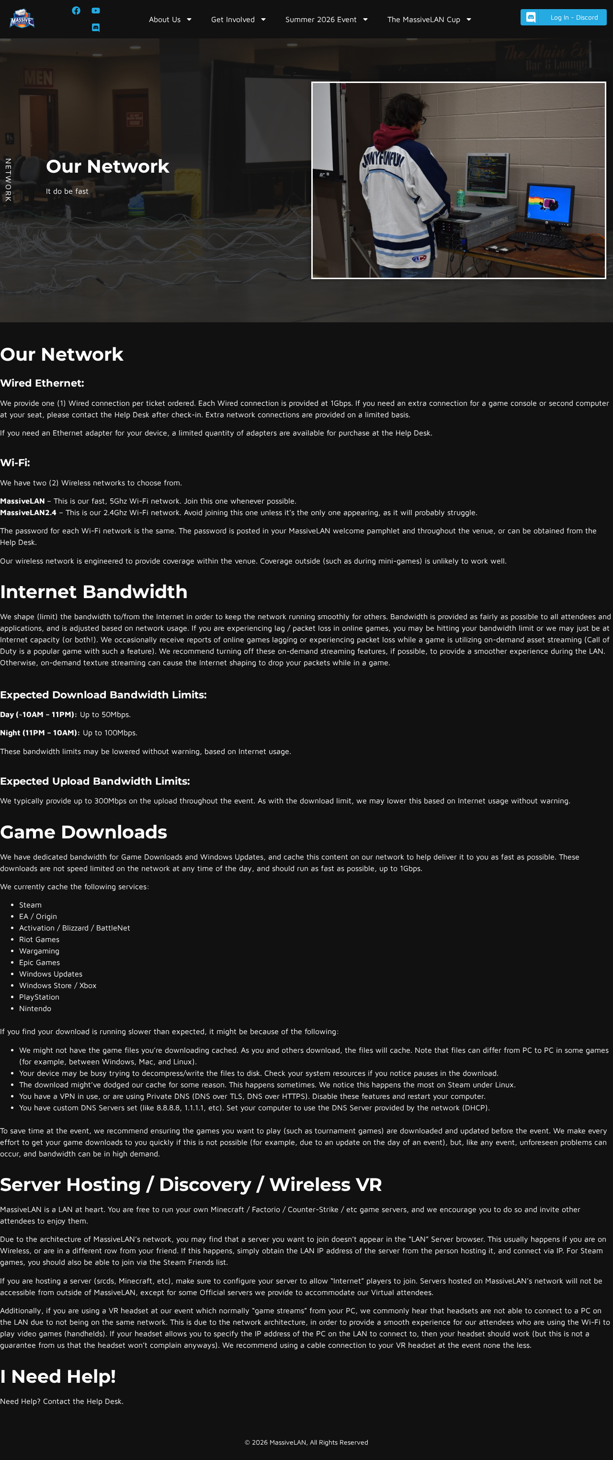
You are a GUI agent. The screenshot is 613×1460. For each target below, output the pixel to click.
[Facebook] (76, 10)
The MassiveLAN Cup (423, 19)
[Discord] (95, 27)
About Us (165, 19)
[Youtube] (95, 10)
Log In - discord (574, 17)
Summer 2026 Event (321, 19)
